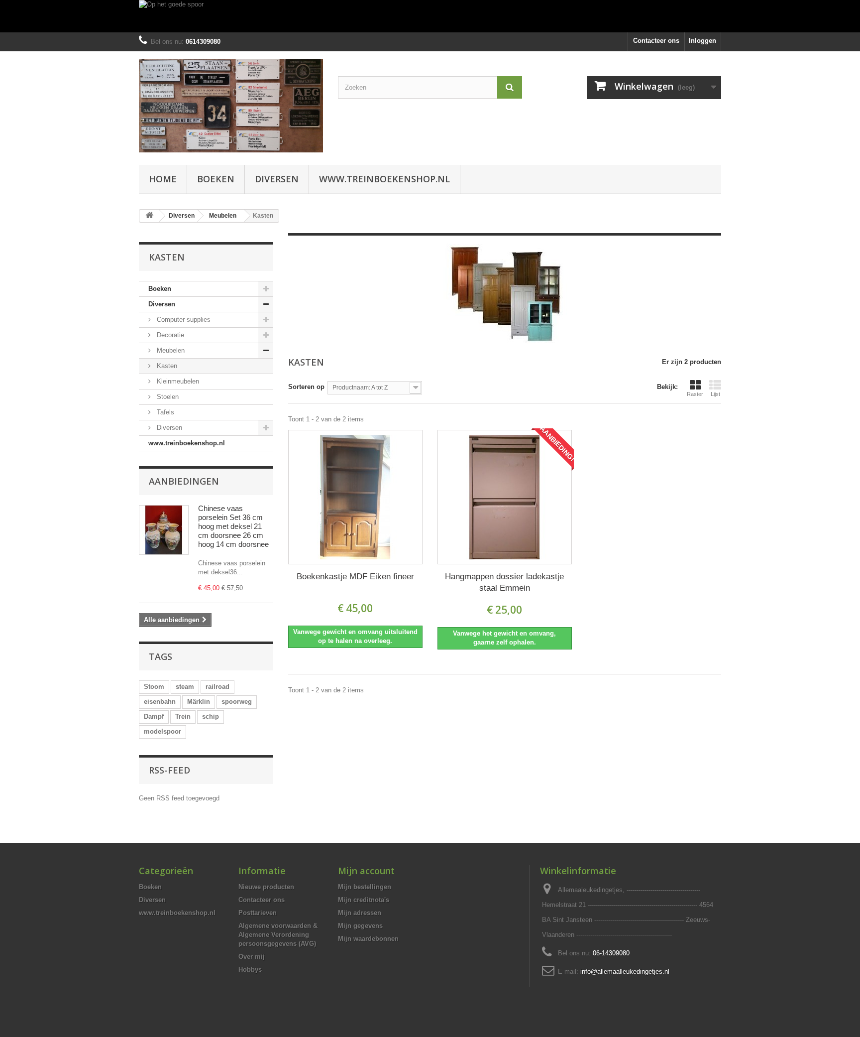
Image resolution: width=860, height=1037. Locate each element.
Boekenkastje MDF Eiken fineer (355, 576)
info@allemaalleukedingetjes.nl (624, 971)
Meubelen (170, 350)
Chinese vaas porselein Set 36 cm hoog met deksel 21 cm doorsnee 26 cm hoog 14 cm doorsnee (233, 526)
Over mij (251, 956)
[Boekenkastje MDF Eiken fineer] (355, 497)
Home (163, 179)
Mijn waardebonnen (368, 938)
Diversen (277, 179)
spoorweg (236, 701)
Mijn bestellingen (364, 887)
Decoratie (169, 335)
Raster (695, 394)
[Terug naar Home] (149, 216)
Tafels (164, 412)
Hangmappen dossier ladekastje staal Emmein (504, 582)
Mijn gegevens (360, 925)
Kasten (166, 366)
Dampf (154, 716)
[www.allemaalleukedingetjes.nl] (231, 105)
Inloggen (702, 40)
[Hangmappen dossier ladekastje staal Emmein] (504, 497)
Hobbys (250, 969)
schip (210, 716)
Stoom (154, 686)
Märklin (198, 701)
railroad (217, 686)
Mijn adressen (359, 912)
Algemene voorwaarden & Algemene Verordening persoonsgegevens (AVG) (278, 934)
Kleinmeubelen (177, 381)
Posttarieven (257, 912)
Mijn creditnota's (363, 900)
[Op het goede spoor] (430, 16)
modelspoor (162, 731)
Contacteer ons (656, 40)
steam (185, 686)
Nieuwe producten (266, 887)
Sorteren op (306, 386)
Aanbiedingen (184, 481)
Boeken (215, 179)
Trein (183, 716)
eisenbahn (160, 701)
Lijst (715, 394)
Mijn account (366, 871)
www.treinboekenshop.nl (384, 179)
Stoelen (167, 396)
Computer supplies (183, 319)
